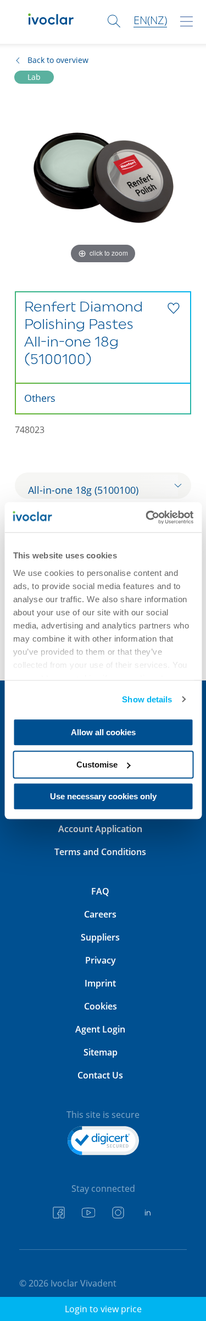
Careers (100, 914)
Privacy (100, 960)
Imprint (100, 983)
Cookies (100, 1006)
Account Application (100, 829)
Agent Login (100, 1029)
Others (39, 398)
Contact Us (100, 1075)
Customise (97, 764)
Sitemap (100, 1052)
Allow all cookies (103, 732)
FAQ (100, 891)
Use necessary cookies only (103, 796)
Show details (147, 699)
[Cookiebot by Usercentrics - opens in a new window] (146, 517)
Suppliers (100, 937)
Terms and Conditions (100, 852)
